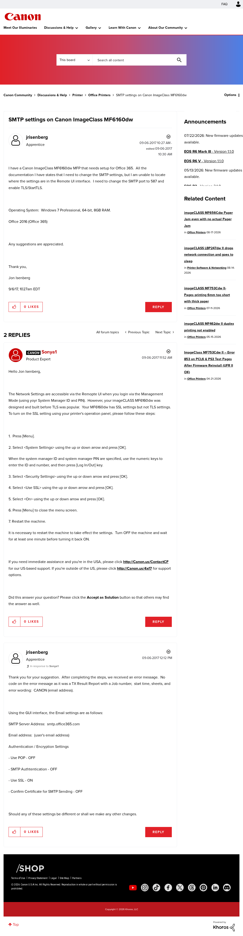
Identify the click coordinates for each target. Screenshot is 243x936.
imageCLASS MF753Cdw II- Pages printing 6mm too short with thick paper (207, 295)
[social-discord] (227, 887)
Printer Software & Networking (206, 268)
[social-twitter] (180, 887)
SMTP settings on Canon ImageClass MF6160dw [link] (151, 95)
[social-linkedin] (215, 887)
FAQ (224, 4)
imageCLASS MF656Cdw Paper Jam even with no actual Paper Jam (208, 219)
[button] (14, 307)
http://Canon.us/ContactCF (145, 561)
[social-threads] (192, 887)
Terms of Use (18, 878)
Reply (158, 307)
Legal (54, 878)
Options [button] (230, 94)
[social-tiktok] (156, 887)
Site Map (64, 878)
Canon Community (23, 17)
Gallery (91, 27)
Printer (77, 95)
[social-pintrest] (203, 887)
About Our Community (165, 27)
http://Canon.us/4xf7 (134, 568)
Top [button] (16, 924)
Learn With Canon (122, 27)
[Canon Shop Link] (27, 868)
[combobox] (140, 60)
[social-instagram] (145, 887)
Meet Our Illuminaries (20, 27)
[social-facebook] (168, 887)
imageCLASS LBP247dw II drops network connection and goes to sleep (208, 255)
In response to (44, 666)
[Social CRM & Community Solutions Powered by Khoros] (224, 926)
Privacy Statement (37, 878)
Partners (77, 878)
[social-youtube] (133, 887)
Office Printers (99, 95)
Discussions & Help (59, 27)
